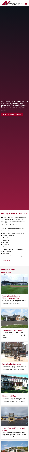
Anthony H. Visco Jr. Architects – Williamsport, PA (12, 3)
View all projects (5, 272)
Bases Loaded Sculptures (11, 364)
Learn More (6, 261)
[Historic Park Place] (14, 393)
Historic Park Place (9, 396)
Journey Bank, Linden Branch (12, 330)
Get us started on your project (12, 114)
